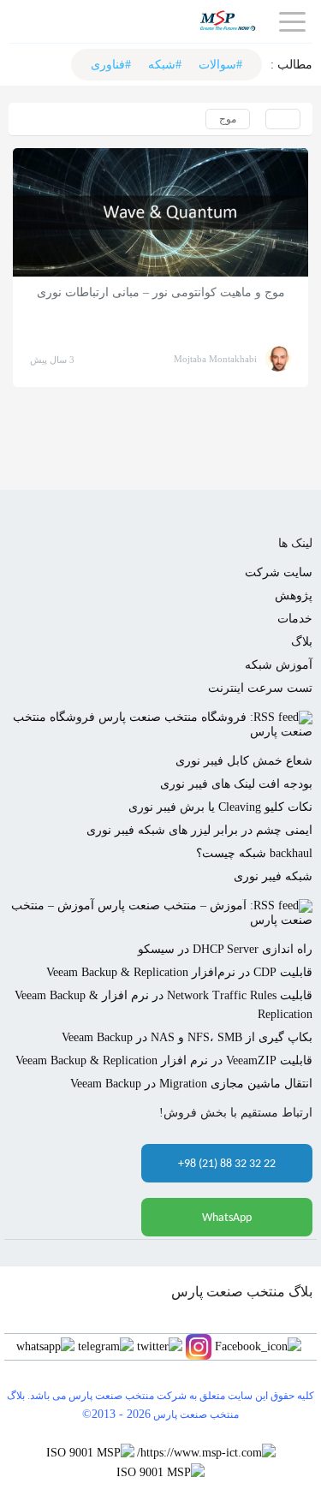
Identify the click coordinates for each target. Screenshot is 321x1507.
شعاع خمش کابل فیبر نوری (243, 760)
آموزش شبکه (278, 664)
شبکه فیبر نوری (273, 876)
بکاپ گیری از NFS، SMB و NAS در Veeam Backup (187, 1037)
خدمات (294, 618)
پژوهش (293, 595)
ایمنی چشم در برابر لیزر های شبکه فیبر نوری (199, 830)
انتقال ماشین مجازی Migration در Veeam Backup (191, 1083)
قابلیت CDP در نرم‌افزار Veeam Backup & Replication (179, 972)
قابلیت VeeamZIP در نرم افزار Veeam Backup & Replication (163, 1060)
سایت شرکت (278, 572)
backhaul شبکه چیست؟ (254, 853)
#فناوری (111, 64)
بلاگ (301, 641)
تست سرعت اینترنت (260, 688)
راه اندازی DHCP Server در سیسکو (225, 949)
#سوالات (220, 64)
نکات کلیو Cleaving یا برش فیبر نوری (220, 807)
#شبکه (164, 64)
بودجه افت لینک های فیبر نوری (236, 783)
